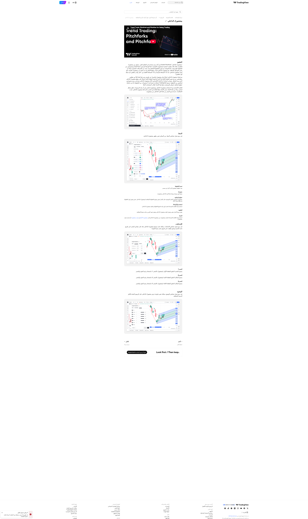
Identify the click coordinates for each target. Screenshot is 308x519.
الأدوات (75, 506)
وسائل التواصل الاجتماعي (114, 506)
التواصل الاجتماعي (153, 2)
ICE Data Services (233, 516)
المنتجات (163, 2)
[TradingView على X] (247, 508)
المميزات (167, 506)
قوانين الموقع (117, 513)
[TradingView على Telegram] (231, 508)
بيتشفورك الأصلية (143, 217)
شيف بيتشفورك (135, 217)
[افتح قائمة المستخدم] (69, 2)
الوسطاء (137, 2)
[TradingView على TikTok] (228, 508)
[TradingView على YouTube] (241, 508)
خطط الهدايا (166, 511)
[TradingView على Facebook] (244, 508)
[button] (160, 2)
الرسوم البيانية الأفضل (207, 506)
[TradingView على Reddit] (225, 508)
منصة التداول (74, 513)
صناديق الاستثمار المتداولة (206, 513)
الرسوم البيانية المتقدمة (71, 511)
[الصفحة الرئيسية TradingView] (241, 2)
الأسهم (211, 511)
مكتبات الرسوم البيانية (71, 508)
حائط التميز (117, 508)
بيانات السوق (166, 510)
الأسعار (167, 508)
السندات (211, 514)
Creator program (115, 511)
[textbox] (152, 12)
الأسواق (144, 2)
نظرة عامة (166, 516)
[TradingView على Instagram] (238, 508)
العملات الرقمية (209, 516)
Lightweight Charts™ (71, 510)
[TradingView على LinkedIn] (235, 508)
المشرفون (117, 515)
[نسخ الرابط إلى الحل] (166, 21)
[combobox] (153, 12)
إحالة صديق (117, 510)
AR (73, 2)
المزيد (131, 2)
